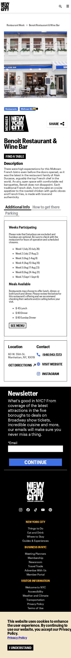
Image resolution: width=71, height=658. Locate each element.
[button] (35, 64)
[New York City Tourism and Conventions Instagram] (21, 510)
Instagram (50, 374)
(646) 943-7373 (52, 354)
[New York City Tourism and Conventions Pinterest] (50, 510)
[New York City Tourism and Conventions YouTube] (43, 510)
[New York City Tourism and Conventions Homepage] (35, 492)
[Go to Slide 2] (37, 109)
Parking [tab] (11, 213)
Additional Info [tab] (17, 206)
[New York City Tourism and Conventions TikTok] (36, 510)
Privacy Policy (17, 637)
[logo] (5, 5)
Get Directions (20, 365)
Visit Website (52, 364)
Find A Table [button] (15, 156)
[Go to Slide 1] (34, 108)
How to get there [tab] (46, 206)
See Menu (18, 326)
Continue (35, 462)
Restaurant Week (16, 25)
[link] (35, 528)
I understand (20, 648)
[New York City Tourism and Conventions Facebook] (28, 510)
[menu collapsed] (67, 6)
